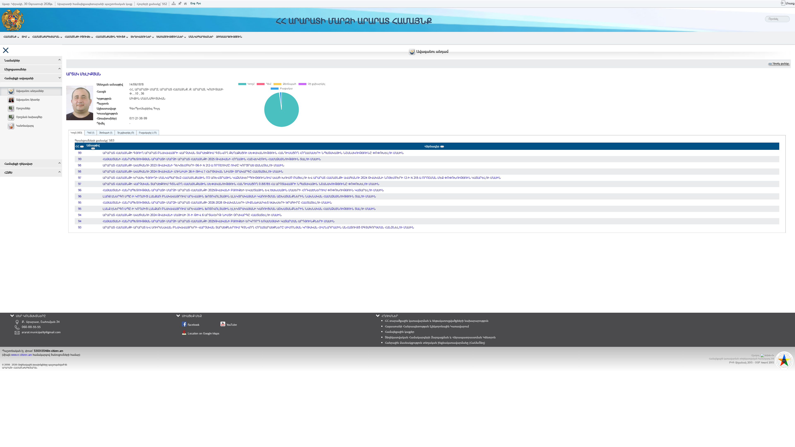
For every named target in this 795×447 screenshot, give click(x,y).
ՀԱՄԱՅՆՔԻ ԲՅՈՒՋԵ (77, 36)
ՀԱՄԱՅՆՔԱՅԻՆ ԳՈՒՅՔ (110, 36)
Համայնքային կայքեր (399, 332)
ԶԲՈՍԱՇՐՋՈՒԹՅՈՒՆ (229, 36)
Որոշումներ (23, 108)
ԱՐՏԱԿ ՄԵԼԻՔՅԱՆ (83, 73)
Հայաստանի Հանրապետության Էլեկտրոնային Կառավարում (427, 326)
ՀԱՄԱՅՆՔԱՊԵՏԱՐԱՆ (45, 36)
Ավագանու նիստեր (28, 99)
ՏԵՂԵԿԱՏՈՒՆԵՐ (141, 36)
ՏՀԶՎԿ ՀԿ (769, 355)
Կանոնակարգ (25, 125)
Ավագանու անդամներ (30, 91)
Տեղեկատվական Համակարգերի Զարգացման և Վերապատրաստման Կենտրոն (440, 337)
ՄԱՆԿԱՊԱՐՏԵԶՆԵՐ (201, 36)
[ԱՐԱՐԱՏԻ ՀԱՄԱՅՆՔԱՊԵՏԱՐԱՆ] (12, 19)
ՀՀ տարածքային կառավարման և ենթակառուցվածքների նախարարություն (436, 321)
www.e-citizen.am (21, 355)
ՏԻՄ (24, 36)
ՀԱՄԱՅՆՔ (10, 36)
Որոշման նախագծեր (29, 117)
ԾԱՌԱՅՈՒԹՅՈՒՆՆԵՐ (170, 36)
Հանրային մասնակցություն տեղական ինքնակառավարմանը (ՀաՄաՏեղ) (435, 343)
